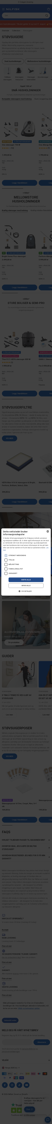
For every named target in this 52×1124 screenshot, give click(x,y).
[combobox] (47, 531)
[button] (26, 591)
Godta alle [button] (26, 580)
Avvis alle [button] (26, 585)
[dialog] (26, 562)
